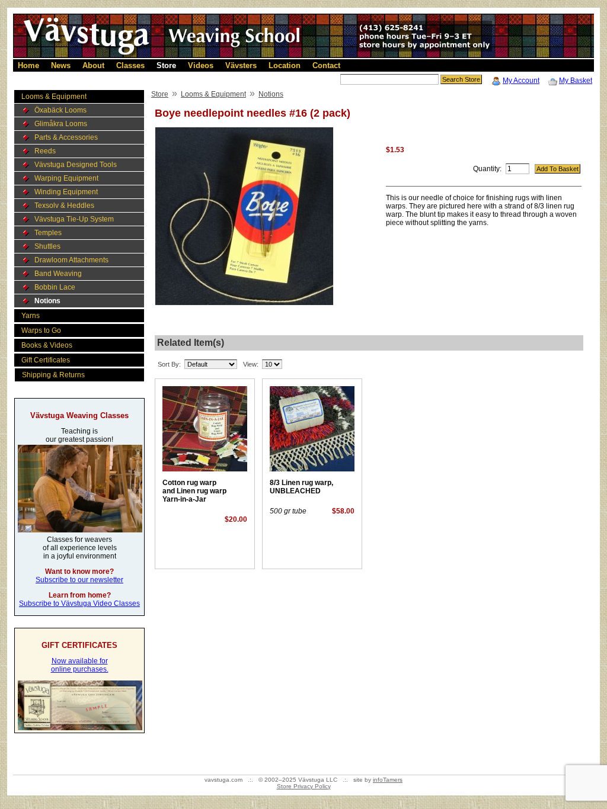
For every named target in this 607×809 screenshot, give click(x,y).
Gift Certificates (45, 360)
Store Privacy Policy (304, 786)
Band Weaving (58, 273)
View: (250, 364)
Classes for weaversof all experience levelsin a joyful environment (80, 547)
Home (28, 65)
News (61, 65)
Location (285, 65)
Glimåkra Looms (60, 124)
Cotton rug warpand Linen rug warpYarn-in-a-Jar (194, 491)
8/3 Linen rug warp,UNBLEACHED (301, 487)
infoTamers (387, 779)
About (93, 65)
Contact (326, 65)
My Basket (575, 80)
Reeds (45, 151)
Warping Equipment (66, 178)
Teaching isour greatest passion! (79, 435)
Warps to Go (41, 330)
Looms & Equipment (54, 96)
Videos (200, 65)
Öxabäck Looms (60, 110)
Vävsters (241, 65)
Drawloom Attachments (71, 260)
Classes (130, 65)
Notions (47, 301)
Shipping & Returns (53, 375)
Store (166, 65)
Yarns (30, 316)
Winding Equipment (66, 192)
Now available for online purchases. (79, 665)
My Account (521, 80)
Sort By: (169, 364)
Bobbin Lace (54, 287)
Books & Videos (46, 345)
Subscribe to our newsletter (79, 580)
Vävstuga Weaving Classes (79, 415)
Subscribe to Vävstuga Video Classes (79, 603)
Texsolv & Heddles (64, 205)
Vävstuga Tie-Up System (74, 219)
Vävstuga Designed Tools (75, 164)
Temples (48, 233)
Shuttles (47, 246)
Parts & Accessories (66, 137)
